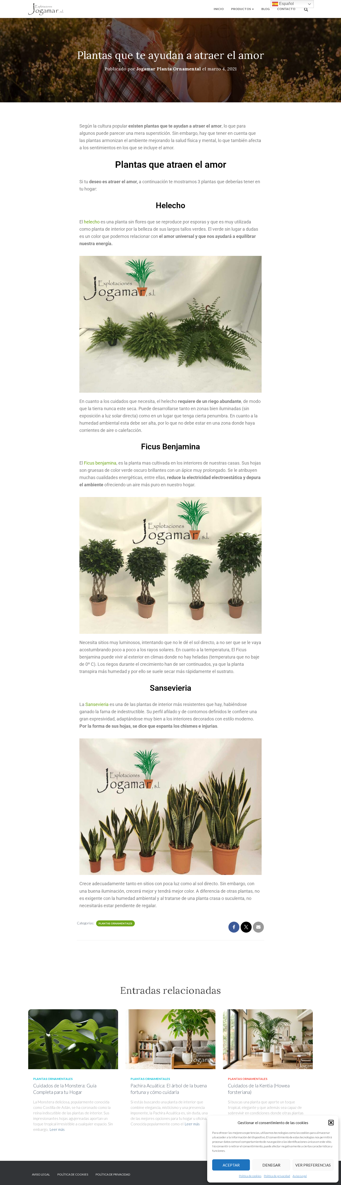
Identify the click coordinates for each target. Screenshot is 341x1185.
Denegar (271, 1165)
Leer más (57, 1129)
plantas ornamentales (115, 923)
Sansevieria (97, 704)
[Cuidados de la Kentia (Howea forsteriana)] (268, 1038)
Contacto (286, 9)
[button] (331, 1122)
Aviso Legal (300, 1176)
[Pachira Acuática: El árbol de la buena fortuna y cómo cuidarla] (170, 1038)
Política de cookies (250, 1176)
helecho (92, 221)
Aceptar (231, 1165)
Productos (241, 9)
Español (286, 3)
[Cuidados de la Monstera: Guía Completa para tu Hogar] (73, 1038)
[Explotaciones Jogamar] (46, 9)
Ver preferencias (313, 1165)
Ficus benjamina (100, 463)
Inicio (219, 9)
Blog (265, 9)
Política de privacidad (277, 1176)
